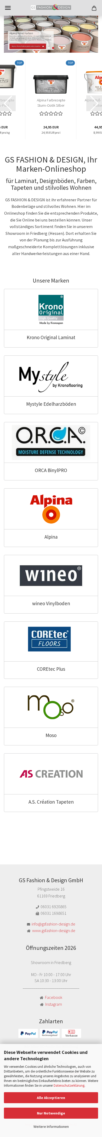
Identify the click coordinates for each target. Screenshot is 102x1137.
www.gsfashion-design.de (53, 930)
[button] (49, 48)
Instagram (53, 1004)
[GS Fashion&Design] (51, 8)
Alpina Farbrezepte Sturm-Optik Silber (51, 102)
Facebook (53, 997)
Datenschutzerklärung (69, 1085)
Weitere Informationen (51, 1126)
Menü (8, 8)
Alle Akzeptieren (51, 1097)
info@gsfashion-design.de (53, 924)
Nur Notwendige (51, 1113)
